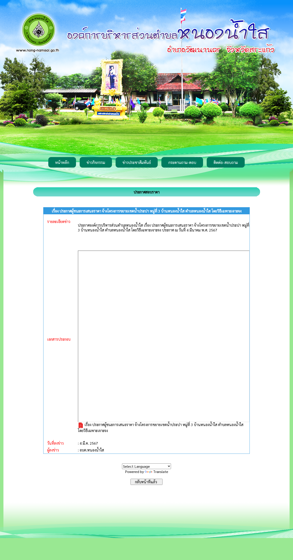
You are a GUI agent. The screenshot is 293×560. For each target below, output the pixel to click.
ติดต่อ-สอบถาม (226, 162)
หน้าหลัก (62, 162)
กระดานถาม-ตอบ (182, 162)
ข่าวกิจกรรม (96, 162)
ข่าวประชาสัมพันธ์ (136, 162)
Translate (160, 471)
